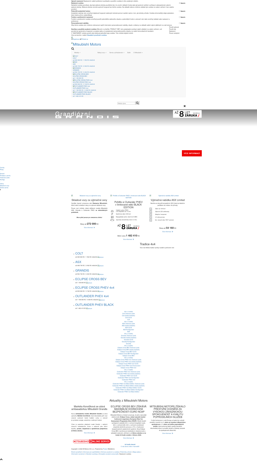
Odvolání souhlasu (92, 454)
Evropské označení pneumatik (108, 454)
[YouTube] (160, 449)
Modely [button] (76, 53)
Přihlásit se (84, 39)
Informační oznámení (78, 454)
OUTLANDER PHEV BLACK (94, 304)
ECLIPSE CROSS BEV (90, 279)
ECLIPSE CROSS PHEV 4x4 (94, 287)
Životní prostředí (76, 452)
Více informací (88, 227)
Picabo (105, 449)
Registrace (76, 39)
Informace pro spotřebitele (91, 452)
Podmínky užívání (126, 452)
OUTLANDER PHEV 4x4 (92, 296)
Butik (129, 53)
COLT (79, 253)
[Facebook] (159, 449)
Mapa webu (136, 452)
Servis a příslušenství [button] (116, 53)
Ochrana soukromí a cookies (110, 452)
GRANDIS (82, 270)
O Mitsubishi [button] (138, 53)
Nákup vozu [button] (101, 53)
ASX (78, 262)
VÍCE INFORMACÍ (192, 153)
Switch (183, 3)
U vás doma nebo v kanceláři (130, 445)
